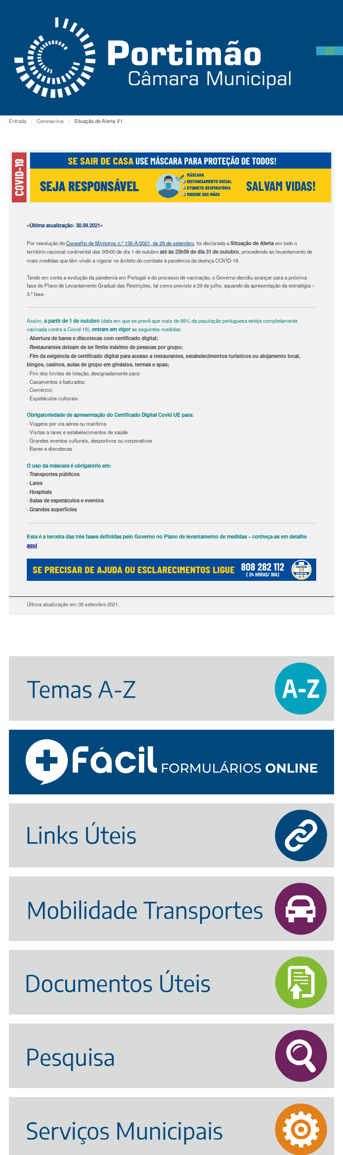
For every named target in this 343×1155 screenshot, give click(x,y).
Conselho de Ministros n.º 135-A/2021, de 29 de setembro (130, 243)
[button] (329, 50)
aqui (32, 545)
